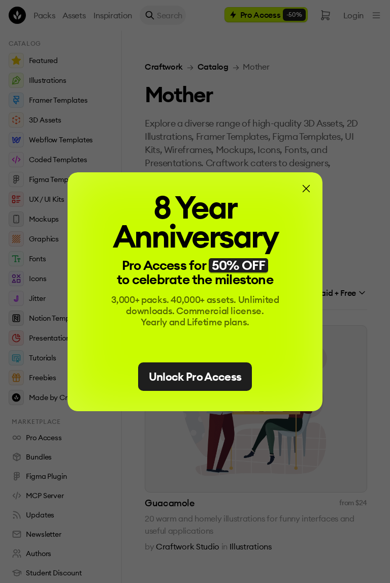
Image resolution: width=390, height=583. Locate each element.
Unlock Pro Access (195, 377)
